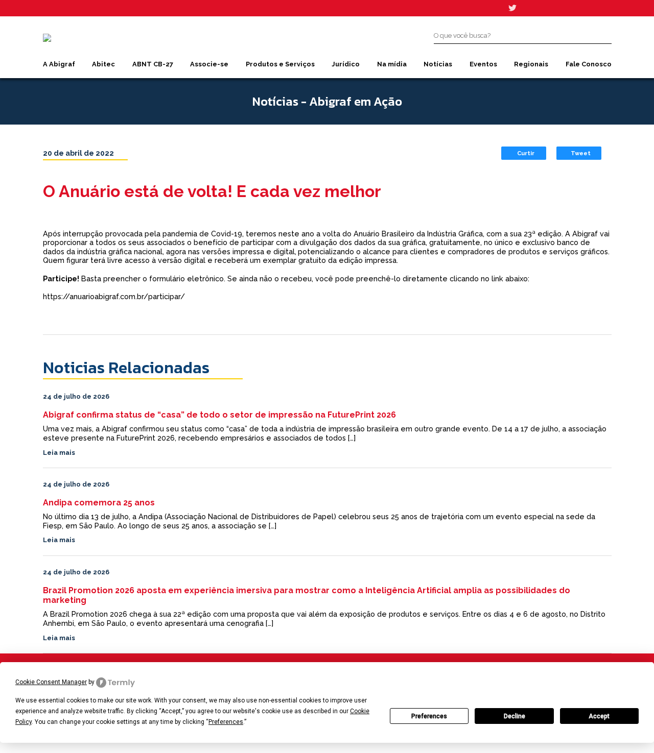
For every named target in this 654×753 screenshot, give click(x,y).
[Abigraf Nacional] (47, 38)
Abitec (103, 64)
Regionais (531, 64)
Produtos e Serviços (280, 64)
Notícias (438, 64)
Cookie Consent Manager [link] (51, 682)
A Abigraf (59, 64)
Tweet (581, 153)
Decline (514, 716)
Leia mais (59, 452)
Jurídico (346, 64)
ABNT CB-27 (152, 64)
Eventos (483, 64)
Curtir (525, 153)
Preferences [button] (225, 721)
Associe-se (209, 64)
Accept (599, 716)
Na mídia (392, 64)
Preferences (429, 716)
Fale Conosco (589, 64)
